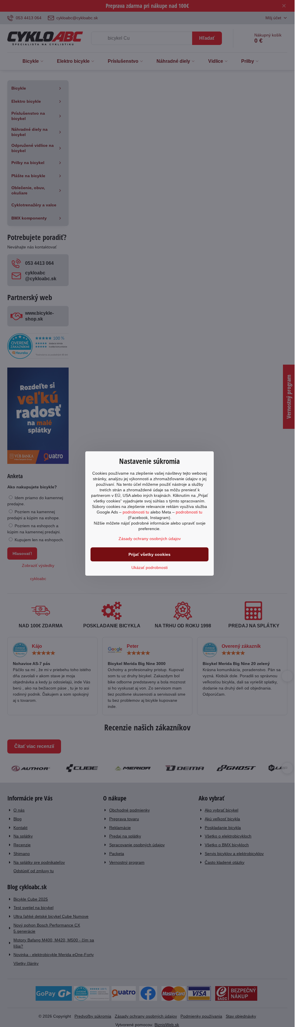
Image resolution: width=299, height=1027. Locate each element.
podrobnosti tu (136, 512)
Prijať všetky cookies (149, 554)
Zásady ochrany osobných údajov (150, 538)
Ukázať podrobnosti (149, 567)
